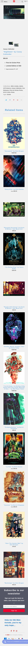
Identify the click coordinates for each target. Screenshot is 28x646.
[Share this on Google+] (17, 100)
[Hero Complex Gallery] (14, 1)
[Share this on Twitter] (6, 100)
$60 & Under (14, 86)
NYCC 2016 (6, 92)
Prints (13, 92)
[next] (23, 21)
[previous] (4, 21)
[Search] (22, 1)
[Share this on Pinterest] (13, 100)
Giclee (9, 94)
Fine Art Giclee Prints (16, 90)
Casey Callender (8, 49)
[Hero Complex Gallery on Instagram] (17, 631)
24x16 (5, 76)
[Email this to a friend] (21, 100)
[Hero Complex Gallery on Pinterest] (14, 631)
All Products (7, 88)
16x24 (21, 86)
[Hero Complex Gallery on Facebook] (11, 631)
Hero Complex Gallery (16, 635)
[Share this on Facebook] (9, 100)
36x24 (10, 76)
